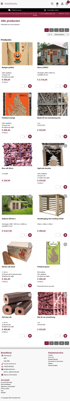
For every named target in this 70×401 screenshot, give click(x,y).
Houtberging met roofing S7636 (50, 219)
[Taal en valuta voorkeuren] (57, 3)
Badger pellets (8, 67)
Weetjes (3, 392)
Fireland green (43, 267)
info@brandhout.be (9, 369)
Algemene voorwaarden (8, 386)
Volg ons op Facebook (10, 374)
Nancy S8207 (42, 67)
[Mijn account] (62, 3)
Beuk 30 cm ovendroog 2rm (49, 118)
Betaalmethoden (53, 359)
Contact (50, 355)
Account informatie (6, 382)
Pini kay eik (6, 317)
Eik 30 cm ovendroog (46, 317)
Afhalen (50, 363)
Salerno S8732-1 (9, 219)
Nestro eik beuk (8, 267)
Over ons (51, 357)
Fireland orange (8, 118)
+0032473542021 (9, 366)
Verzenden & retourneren (55, 361)
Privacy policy (5, 388)
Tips (2, 390)
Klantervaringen (53, 365)
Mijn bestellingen (6, 384)
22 (61, 30)
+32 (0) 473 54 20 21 (10, 364)
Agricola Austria (44, 168)
